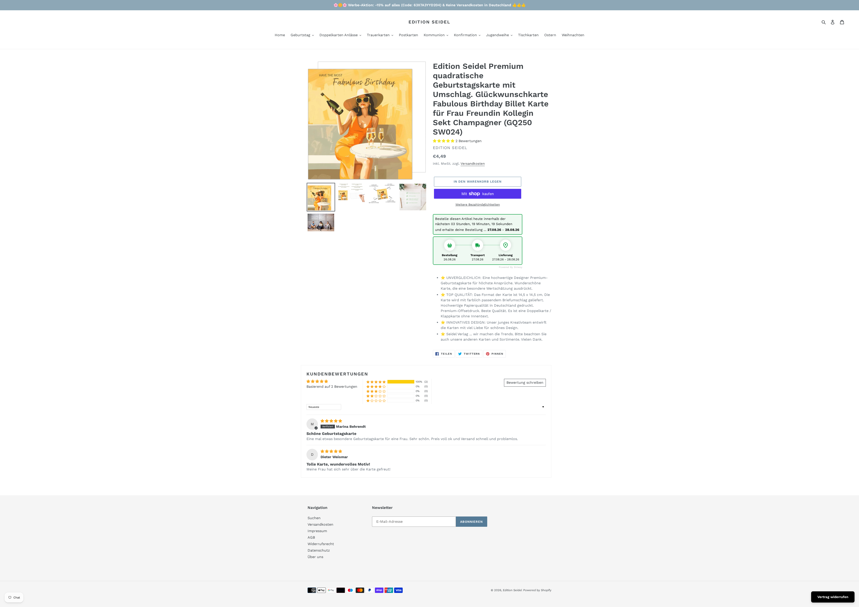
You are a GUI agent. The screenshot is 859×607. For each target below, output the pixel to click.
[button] (444, 141)
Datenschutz (319, 550)
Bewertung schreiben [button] (524, 382)
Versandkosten (473, 164)
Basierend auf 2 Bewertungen (331, 386)
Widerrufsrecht (321, 544)
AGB (311, 537)
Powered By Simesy (510, 267)
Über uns (315, 557)
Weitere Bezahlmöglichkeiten (477, 204)
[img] (331, 421)
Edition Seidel (429, 22)
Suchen (314, 518)
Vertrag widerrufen (832, 597)
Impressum (317, 531)
